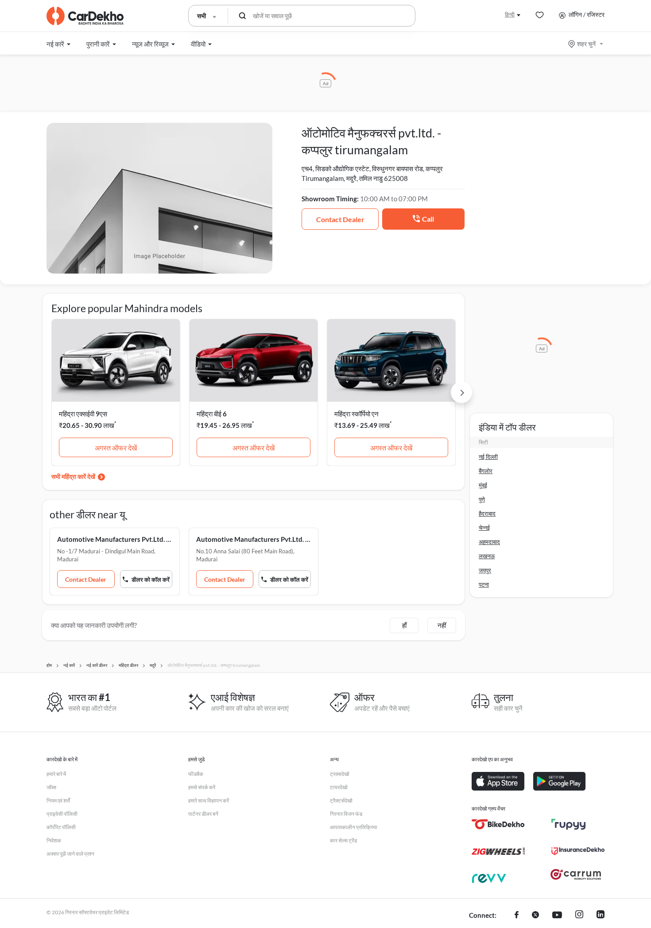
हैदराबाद (487, 513)
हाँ (404, 625)
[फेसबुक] (517, 915)
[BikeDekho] (498, 824)
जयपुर (485, 570)
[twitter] (535, 915)
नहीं (442, 625)
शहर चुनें (586, 43)
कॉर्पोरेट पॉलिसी (61, 827)
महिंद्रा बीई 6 (212, 414)
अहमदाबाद (489, 541)
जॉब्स (51, 787)
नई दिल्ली (488, 456)
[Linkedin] (600, 915)
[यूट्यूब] (557, 915)
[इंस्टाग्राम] (579, 915)
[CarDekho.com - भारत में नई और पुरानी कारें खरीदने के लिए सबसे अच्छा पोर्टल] (85, 16)
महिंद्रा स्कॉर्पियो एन (356, 414)
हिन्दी (510, 14)
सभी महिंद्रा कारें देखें (73, 476)
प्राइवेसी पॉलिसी (62, 814)
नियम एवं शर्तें (58, 800)
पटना (484, 584)
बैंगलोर (485, 470)
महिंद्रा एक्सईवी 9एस (83, 414)
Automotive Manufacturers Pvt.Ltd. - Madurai (114, 539)
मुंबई (483, 485)
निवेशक (53, 840)
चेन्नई (484, 527)
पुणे (482, 499)
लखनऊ (487, 556)
